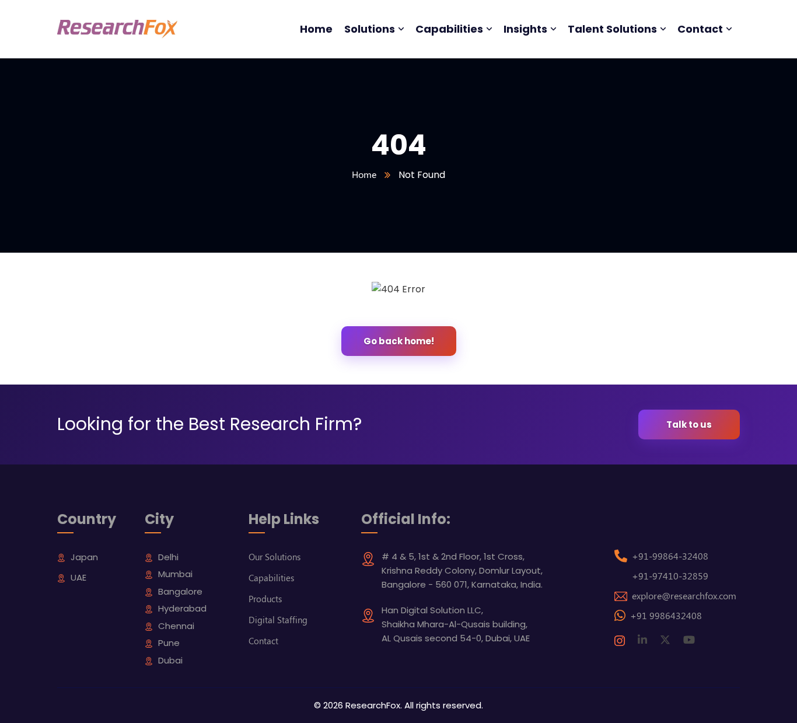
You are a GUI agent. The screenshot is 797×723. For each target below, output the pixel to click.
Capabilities (271, 578)
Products (265, 599)
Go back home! (398, 341)
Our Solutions (274, 557)
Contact (263, 641)
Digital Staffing (278, 620)
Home (364, 174)
